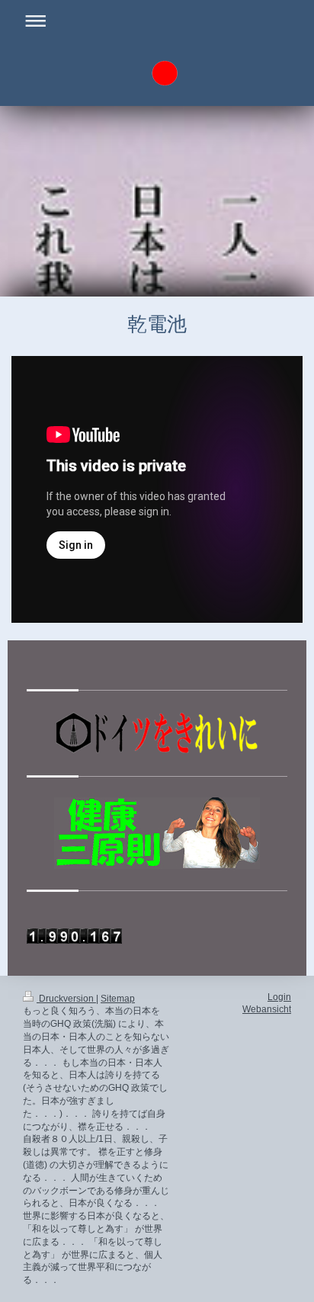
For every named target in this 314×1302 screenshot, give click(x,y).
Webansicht (266, 1009)
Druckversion (66, 998)
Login (279, 997)
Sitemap (118, 998)
